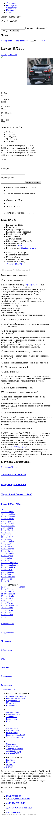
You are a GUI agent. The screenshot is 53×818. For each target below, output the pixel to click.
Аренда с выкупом (14, 748)
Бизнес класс (11, 732)
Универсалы (11, 717)
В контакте (9, 767)
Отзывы (9, 764)
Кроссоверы (11, 719)
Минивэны (11, 703)
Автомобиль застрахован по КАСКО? (20, 429)
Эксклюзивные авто (15, 737)
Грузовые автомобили (15, 698)
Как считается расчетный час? (17, 319)
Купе (8, 721)
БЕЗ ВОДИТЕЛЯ (13, 796)
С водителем (11, 8)
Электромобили (12, 712)
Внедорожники (13, 701)
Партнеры (10, 760)
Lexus (26, 41)
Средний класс (12, 730)
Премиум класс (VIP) (15, 735)
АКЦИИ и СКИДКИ (15, 803)
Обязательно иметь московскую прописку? (23, 351)
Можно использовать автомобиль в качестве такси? (26, 363)
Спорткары (11, 744)
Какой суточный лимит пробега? (18, 388)
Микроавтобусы (13, 714)
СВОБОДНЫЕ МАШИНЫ (18, 798)
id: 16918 (41, 41)
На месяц (10, 10)
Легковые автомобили (16, 696)
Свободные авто (28, 248)
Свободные (9, 467)
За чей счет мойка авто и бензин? (18, 413)
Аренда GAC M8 (13, 753)
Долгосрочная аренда (15, 746)
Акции (9, 12)
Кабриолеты (11, 705)
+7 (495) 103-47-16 (9, 55)
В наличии (11, 3)
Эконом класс (12, 728)
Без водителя (11, 5)
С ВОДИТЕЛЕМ (13, 812)
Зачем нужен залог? (12, 372)
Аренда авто (6, 41)
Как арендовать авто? (13, 280)
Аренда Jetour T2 (13, 751)
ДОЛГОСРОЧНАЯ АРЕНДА (19, 808)
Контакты (10, 762)
